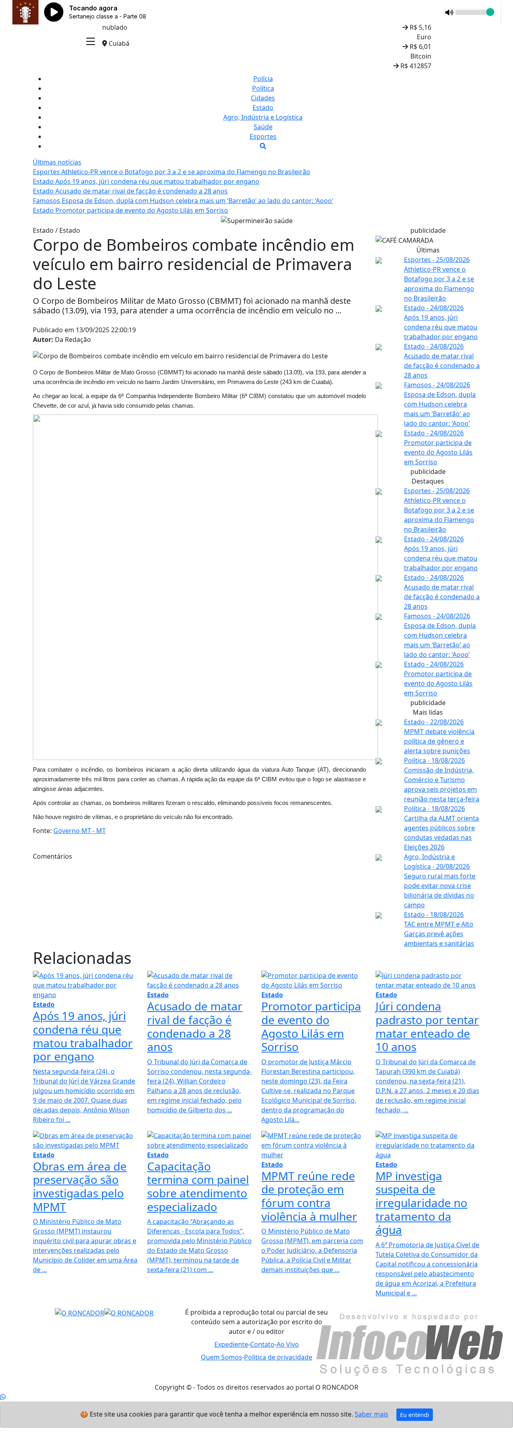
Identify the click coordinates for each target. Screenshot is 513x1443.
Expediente (231, 1344)
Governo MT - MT (79, 830)
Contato (262, 1344)
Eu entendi (414, 1415)
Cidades (263, 97)
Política (263, 88)
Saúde (263, 126)
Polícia (263, 78)
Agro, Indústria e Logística (263, 117)
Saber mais (371, 1414)
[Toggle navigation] (90, 42)
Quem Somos (221, 1357)
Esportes (263, 136)
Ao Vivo (288, 1344)
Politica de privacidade (278, 1357)
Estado (262, 107)
